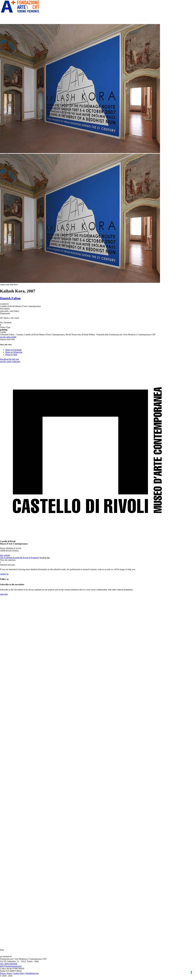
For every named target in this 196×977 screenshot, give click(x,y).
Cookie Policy (19, 973)
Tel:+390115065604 (8, 964)
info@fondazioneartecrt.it (10, 966)
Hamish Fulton (10, 298)
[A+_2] (20, 12)
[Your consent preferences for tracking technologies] (191, 972)
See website (5, 555)
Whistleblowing (32, 973)
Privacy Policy (6, 973)
